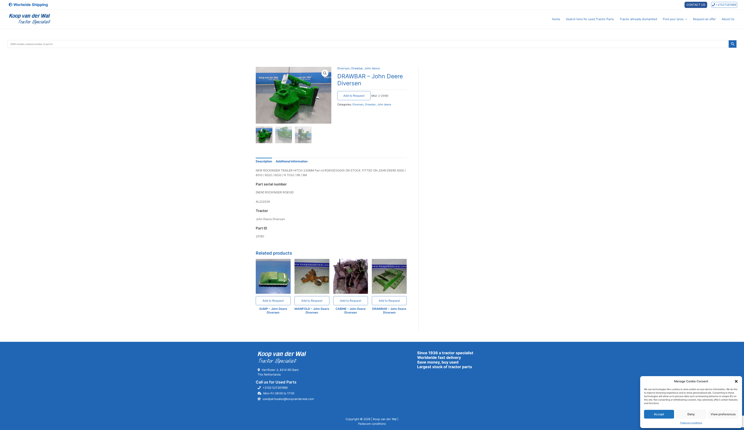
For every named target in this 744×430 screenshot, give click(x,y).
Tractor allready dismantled (638, 19)
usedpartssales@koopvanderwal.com (288, 399)
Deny (691, 414)
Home (556, 19)
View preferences (723, 414)
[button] (736, 381)
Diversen (343, 68)
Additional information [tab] (291, 161)
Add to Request (353, 95)
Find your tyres (673, 19)
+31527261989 (725, 5)
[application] (685, 19)
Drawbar (357, 68)
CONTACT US (695, 5)
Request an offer (704, 19)
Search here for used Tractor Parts (590, 19)
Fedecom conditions (691, 422)
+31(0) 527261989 (275, 387)
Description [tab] (264, 161)
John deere (372, 68)
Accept (659, 414)
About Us (728, 19)
